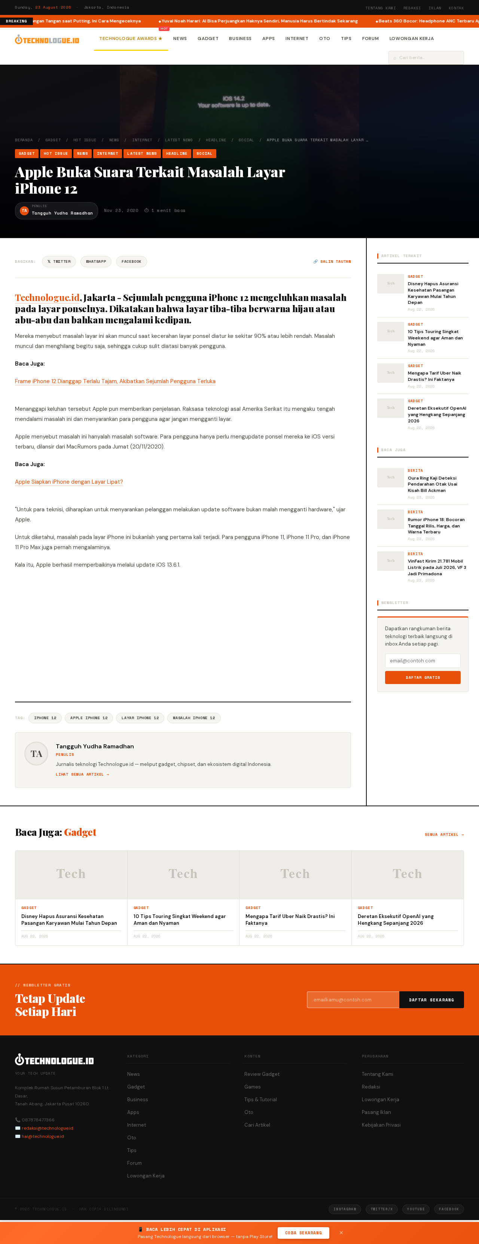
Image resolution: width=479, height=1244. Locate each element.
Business (240, 38)
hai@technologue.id (43, 1136)
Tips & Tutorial (260, 1099)
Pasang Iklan (376, 1112)
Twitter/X (381, 1209)
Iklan (434, 8)
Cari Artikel (257, 1125)
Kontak (456, 8)
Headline (216, 140)
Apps (268, 38)
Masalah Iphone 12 (194, 718)
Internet (297, 38)
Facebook (131, 261)
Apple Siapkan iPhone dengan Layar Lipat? (69, 482)
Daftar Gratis (423, 677)
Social (246, 140)
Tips (346, 38)
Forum (370, 38)
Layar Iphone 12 (140, 718)
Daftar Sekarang (432, 1000)
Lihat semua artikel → (82, 774)
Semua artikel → (444, 834)
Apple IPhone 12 (88, 718)
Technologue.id (47, 297)
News (180, 38)
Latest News (179, 140)
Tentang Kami (380, 8)
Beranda (24, 140)
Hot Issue (84, 140)
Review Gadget (262, 1074)
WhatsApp (96, 261)
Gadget (208, 38)
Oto (324, 38)
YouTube (416, 1209)
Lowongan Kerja (412, 38)
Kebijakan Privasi (381, 1125)
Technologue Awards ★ (131, 38)
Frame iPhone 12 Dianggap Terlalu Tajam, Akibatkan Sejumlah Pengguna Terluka (115, 381)
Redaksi (412, 8)
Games (252, 1087)
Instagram (344, 1209)
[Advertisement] (183, 634)
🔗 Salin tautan (332, 261)
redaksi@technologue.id (47, 1128)
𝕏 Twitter (59, 261)
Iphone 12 (45, 718)
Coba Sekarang (303, 1233)
